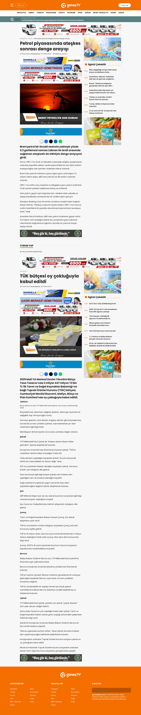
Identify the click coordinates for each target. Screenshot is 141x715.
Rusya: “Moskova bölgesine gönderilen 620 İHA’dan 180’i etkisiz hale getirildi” (100, 84)
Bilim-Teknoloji (100, 12)
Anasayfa (21, 12)
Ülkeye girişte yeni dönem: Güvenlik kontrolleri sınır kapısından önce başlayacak (101, 324)
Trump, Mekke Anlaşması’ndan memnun (101, 105)
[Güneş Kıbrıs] (71, 5)
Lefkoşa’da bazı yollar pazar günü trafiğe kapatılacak (43, 20)
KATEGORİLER (17, 684)
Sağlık (88, 12)
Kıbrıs (31, 12)
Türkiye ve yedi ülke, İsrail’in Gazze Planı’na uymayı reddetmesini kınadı (100, 98)
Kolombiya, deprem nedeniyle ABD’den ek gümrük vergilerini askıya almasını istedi (101, 78)
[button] (16, 19)
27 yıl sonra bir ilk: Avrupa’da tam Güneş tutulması (102, 112)
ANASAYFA (23, 39)
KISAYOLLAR (57, 684)
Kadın (113, 12)
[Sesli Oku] (41, 141)
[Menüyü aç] (12, 5)
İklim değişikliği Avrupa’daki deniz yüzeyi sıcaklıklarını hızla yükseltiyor (103, 71)
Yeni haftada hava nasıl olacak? (102, 331)
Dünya (62, 12)
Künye (121, 12)
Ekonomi (71, 12)
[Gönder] (128, 690)
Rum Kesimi (51, 12)
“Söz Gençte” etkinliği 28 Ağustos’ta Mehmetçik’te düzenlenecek (99, 317)
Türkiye (40, 12)
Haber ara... (21, 5)
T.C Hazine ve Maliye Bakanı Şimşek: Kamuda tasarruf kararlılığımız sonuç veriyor (100, 338)
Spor (80, 12)
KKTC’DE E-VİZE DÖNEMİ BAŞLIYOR (102, 304)
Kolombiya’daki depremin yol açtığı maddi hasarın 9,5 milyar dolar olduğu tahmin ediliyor (102, 91)
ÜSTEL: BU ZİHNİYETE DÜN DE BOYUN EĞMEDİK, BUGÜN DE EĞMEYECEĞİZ (103, 344)
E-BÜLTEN (96, 684)
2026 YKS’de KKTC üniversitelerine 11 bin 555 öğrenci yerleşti (103, 310)
